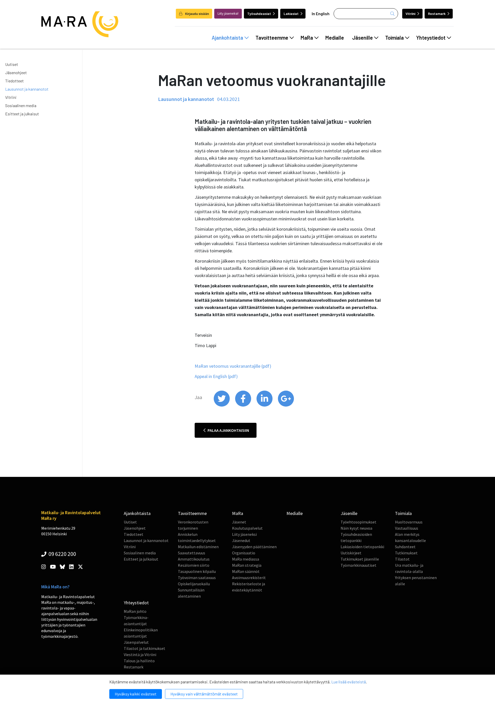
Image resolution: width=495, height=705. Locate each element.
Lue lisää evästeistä (348, 681)
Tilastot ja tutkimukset (144, 648)
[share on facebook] (243, 405)
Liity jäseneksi (244, 534)
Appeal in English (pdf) (216, 376)
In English (320, 13)
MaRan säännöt (246, 571)
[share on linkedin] (265, 405)
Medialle (334, 38)
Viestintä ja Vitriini (140, 654)
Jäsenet (239, 522)
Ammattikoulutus (194, 559)
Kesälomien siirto (193, 565)
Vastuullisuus (406, 528)
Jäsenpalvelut (136, 642)
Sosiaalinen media (20, 105)
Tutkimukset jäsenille (360, 559)
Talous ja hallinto (139, 660)
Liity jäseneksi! (228, 13)
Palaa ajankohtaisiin (228, 430)
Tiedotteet (14, 80)
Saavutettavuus (191, 552)
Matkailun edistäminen (198, 546)
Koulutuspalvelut (247, 528)
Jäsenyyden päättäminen (254, 546)
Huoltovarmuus (409, 522)
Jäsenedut (241, 540)
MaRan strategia (246, 565)
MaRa (307, 38)
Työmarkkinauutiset (358, 565)
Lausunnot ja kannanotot (26, 89)
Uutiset (11, 64)
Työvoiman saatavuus (197, 577)
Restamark (437, 13)
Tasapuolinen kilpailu (197, 571)
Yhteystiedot (431, 38)
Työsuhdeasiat (259, 13)
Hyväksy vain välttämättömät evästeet (204, 693)
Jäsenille (362, 38)
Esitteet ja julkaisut (22, 113)
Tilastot (402, 559)
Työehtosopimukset (358, 522)
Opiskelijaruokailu (194, 583)
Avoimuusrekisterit (249, 577)
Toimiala (394, 38)
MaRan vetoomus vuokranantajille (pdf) (233, 366)
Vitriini (410, 13)
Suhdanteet (405, 546)
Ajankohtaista (227, 38)
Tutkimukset (406, 552)
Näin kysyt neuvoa (356, 528)
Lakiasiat (291, 13)
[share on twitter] (222, 405)
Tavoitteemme (271, 38)
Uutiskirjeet (351, 552)
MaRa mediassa (245, 559)
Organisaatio (243, 552)
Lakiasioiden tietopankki (362, 546)
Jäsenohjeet (16, 72)
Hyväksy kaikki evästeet (135, 693)
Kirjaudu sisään (196, 13)
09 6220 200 (61, 554)
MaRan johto (135, 611)
